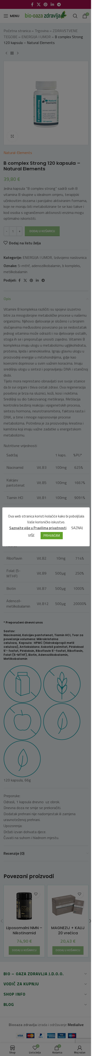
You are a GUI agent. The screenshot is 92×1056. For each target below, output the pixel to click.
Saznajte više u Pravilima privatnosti (38, 528)
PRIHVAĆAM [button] (51, 535)
